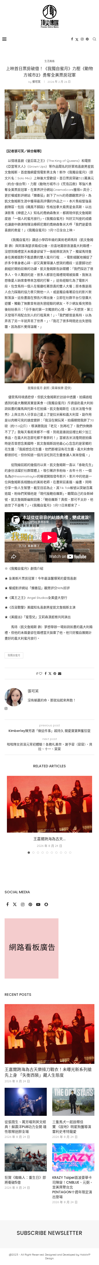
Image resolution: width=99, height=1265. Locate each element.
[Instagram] (82, 39)
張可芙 (36, 81)
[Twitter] (77, 39)
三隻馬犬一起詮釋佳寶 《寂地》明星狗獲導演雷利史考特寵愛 (71, 1126)
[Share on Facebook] (46, 673)
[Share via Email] (59, 673)
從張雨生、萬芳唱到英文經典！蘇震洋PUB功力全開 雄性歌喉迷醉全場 (26, 1126)
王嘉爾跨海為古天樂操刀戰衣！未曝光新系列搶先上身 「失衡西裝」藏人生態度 (48, 1072)
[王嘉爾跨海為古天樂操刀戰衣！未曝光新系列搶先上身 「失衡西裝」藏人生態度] (49, 804)
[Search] (94, 39)
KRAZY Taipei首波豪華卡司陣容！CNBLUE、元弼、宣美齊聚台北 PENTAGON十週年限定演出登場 (72, 1187)
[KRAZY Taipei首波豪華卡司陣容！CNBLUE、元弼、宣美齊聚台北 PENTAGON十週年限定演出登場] (73, 1157)
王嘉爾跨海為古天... (49, 839)
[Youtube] (39, 905)
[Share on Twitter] (50, 673)
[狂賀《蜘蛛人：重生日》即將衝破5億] (26, 1157)
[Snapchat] (46, 905)
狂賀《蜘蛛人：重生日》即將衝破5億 (25, 1180)
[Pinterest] (87, 39)
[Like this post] (40, 673)
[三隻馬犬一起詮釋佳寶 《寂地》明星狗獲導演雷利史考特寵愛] (73, 1102)
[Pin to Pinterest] (54, 673)
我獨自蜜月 (14, 655)
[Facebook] (72, 39)
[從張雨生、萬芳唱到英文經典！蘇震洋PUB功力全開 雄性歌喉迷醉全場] (26, 1102)
